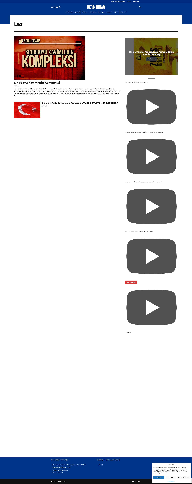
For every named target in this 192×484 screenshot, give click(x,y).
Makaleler (84, 12)
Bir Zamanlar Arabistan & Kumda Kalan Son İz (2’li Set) (68, 465)
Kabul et (159, 477)
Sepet (129, 1)
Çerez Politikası (170, 481)
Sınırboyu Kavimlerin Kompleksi (37, 82)
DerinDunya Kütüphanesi (118, 1)
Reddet (171, 477)
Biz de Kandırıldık (57, 473)
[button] (189, 464)
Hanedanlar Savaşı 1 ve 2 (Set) (61, 467)
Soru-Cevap (93, 12)
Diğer (115, 12)
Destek (101, 465)
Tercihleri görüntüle (183, 477)
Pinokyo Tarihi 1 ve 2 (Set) (60, 470)
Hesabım (135, 1)
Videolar (108, 12)
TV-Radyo (101, 12)
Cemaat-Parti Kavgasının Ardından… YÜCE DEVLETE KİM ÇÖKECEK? (80, 103)
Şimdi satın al (151, 59)
